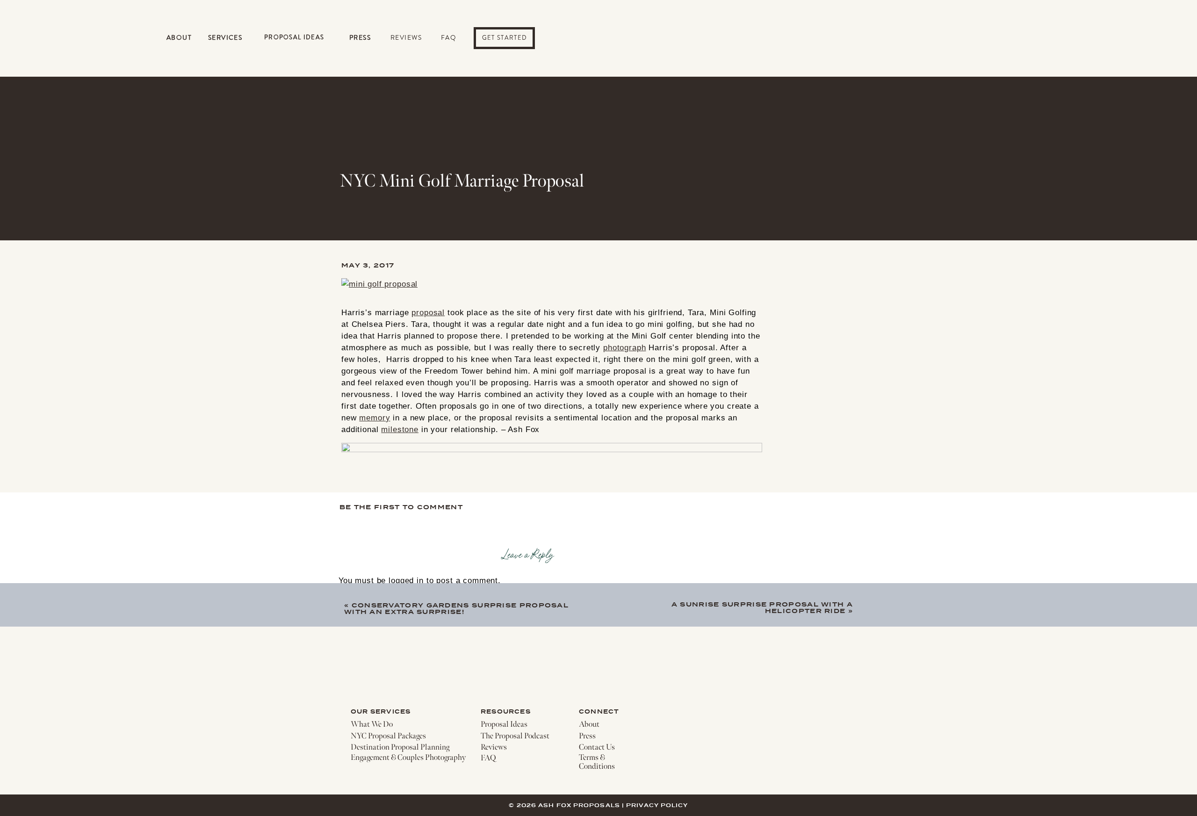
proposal (428, 312)
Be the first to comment (401, 507)
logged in (406, 580)
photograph (624, 347)
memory (374, 417)
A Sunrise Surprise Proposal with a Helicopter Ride (762, 607)
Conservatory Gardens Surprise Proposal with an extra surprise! (456, 608)
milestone (399, 429)
